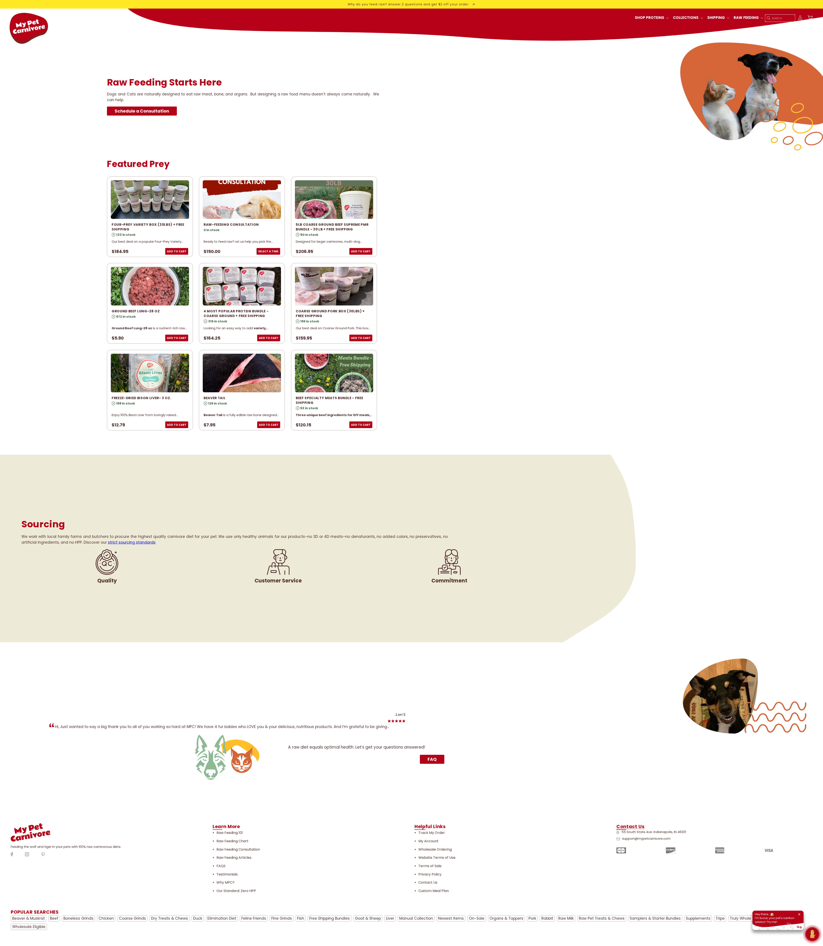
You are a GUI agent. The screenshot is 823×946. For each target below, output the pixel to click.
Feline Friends (253, 918)
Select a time (268, 251)
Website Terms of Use (436, 857)
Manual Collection (416, 918)
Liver (390, 918)
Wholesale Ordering (435, 849)
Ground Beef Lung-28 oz (136, 311)
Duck (197, 918)
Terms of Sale (430, 865)
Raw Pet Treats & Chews (602, 918)
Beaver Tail (214, 398)
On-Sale (476, 918)
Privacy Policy (430, 874)
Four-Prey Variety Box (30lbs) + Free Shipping (148, 227)
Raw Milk (566, 918)
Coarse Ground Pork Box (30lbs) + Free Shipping (330, 313)
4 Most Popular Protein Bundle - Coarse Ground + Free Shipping (236, 313)
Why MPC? (225, 882)
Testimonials (227, 874)
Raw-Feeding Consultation (231, 224)
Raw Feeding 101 (229, 832)
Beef (54, 918)
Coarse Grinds (132, 918)
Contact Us (427, 882)
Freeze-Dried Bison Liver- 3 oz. (141, 398)
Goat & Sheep (368, 918)
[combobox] (780, 18)
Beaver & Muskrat (28, 918)
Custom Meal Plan (433, 890)
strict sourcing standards (132, 542)
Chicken (106, 918)
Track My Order (431, 832)
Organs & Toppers (506, 918)
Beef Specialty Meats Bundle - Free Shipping (329, 400)
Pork (532, 918)
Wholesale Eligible (28, 926)
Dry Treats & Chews (169, 918)
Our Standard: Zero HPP (236, 890)
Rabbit (547, 918)
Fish (300, 918)
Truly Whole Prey (745, 918)
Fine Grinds (281, 918)
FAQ (432, 759)
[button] (651, 18)
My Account (428, 841)
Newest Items (451, 918)
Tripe (720, 918)
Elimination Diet (221, 918)
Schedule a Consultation (142, 111)
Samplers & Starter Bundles (655, 918)
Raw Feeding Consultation (238, 849)
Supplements (698, 918)
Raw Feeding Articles (233, 857)
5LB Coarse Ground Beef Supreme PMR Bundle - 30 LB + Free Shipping (332, 227)
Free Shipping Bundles (329, 918)
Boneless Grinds (78, 918)
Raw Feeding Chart (232, 841)
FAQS (220, 865)
